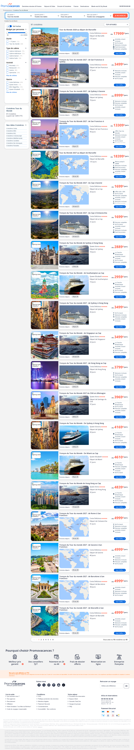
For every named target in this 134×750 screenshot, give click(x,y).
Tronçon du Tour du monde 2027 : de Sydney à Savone (82, 91)
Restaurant (14, 68)
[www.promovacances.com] (10, 5)
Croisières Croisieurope (14, 136)
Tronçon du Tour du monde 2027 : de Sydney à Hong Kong (83, 303)
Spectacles (14, 72)
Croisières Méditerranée (14, 138)
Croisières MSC (11, 131)
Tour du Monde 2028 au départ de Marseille (77, 30)
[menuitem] (32, 6)
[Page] (39, 685)
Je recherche (120, 16)
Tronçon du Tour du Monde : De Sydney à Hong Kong (81, 423)
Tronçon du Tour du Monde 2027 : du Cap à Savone (80, 183)
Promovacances (7, 10)
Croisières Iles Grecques (14, 143)
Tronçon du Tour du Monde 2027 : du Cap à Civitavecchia (83, 213)
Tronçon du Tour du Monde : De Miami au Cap (78, 453)
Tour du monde (16, 44)
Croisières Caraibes (12, 141)
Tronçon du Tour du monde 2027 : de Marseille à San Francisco (81, 609)
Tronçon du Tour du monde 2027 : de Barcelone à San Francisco (81, 577)
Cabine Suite (15, 58)
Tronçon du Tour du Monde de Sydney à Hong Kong (81, 243)
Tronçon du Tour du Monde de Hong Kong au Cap (80, 483)
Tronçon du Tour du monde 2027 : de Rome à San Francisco (80, 514)
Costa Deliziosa (16, 82)
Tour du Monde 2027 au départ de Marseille (77, 153)
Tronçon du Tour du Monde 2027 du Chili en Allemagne (82, 393)
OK (126, 686)
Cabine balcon (15, 56)
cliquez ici (40, 727)
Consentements (43, 706)
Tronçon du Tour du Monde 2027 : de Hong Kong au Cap (82, 363)
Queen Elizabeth (16, 89)
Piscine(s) (14, 65)
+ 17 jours (14, 41)
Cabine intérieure (16, 51)
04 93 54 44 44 (124, 6)
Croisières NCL (11, 133)
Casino (13, 70)
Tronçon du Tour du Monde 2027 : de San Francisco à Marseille (81, 122)
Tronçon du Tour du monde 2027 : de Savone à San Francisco (80, 546)
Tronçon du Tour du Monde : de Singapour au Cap (80, 333)
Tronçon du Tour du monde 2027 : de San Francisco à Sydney (81, 61)
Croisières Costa (11, 128)
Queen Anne (15, 85)
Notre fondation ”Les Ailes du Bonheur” (19, 706)
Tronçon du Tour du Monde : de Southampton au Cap (81, 273)
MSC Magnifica (16, 87)
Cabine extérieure (17, 53)
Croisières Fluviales (12, 146)
